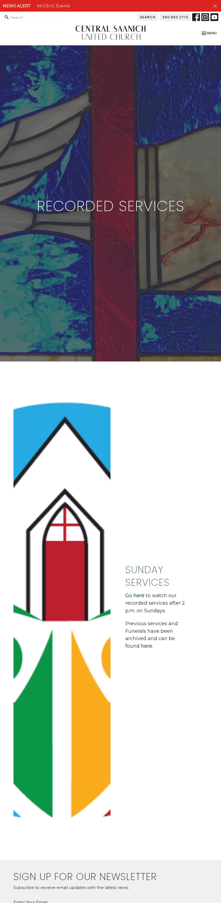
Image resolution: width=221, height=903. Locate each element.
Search (148, 17)
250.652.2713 (175, 17)
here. (147, 646)
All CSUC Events (53, 5)
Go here (134, 595)
